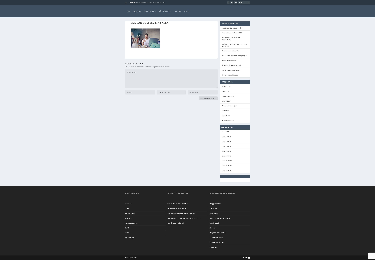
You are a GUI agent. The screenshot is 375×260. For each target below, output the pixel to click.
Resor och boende (228, 106)
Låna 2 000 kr (226, 141)
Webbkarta (213, 247)
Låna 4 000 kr (226, 151)
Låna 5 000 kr (226, 156)
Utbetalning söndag (217, 242)
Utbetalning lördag (216, 237)
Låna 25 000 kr (227, 170)
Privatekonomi (227, 96)
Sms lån (177, 11)
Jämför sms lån (215, 223)
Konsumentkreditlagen (230, 75)
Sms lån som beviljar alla (230, 51)
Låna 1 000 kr (226, 137)
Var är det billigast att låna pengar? (234, 56)
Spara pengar (226, 120)
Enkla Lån (225, 86)
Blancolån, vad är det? (229, 60)
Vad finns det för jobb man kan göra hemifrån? (234, 45)
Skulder (224, 111)
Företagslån (214, 213)
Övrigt (224, 91)
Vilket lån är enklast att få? (231, 65)
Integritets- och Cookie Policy (220, 218)
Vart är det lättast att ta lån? (232, 28)
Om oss (212, 228)
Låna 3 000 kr (226, 146)
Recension (225, 101)
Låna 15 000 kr (227, 165)
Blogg (186, 11)
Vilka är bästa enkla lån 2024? (232, 33)
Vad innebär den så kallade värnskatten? (231, 38)
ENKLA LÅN (137, 11)
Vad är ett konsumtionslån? (231, 70)
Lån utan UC (164, 11)
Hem (128, 11)
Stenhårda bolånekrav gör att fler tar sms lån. (150, 2)
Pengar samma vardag (217, 233)
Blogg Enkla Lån (215, 204)
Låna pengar (149, 11)
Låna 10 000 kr (227, 161)
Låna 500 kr (226, 132)
